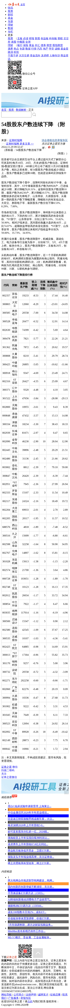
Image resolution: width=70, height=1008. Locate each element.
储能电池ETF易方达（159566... (25, 905)
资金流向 (35, 55)
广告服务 (13, 998)
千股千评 (13, 55)
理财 (10, 24)
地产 (45, 48)
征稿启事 (55, 994)
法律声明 (31, 994)
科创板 (53, 38)
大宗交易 (24, 55)
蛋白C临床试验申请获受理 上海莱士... (29, 806)
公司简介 (19, 994)
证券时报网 (15, 140)
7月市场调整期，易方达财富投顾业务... (30, 924)
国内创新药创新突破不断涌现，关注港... (31, 886)
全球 (28, 41)
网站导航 (6, 994)
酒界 (10, 48)
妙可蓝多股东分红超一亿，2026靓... (28, 831)
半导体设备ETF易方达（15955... (26, 893)
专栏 (10, 31)
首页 (22, 4)
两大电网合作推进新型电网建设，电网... (31, 880)
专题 (10, 21)
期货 (49, 45)
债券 (43, 45)
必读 (25, 38)
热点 (16, 48)
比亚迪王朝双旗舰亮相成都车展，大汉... (31, 818)
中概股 (21, 41)
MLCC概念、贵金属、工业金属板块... (29, 937)
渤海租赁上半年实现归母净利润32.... (28, 837)
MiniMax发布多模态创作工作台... (26, 931)
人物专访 (54, 55)
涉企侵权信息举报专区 (55, 140)
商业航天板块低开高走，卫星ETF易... (29, 850)
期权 (60, 38)
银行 (19, 45)
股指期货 (57, 45)
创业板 (45, 38)
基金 (10, 18)
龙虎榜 (45, 55)
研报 (31, 38)
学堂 (51, 48)
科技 (16, 52)
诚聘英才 (43, 994)
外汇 (37, 45)
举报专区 (26, 998)
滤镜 (57, 48)
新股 (37, 38)
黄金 (31, 45)
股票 (10, 11)
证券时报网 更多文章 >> (20, 143)
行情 (33, 48)
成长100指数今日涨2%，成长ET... (27, 912)
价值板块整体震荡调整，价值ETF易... (29, 918)
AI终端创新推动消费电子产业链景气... (30, 899)
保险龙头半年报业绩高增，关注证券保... (31, 856)
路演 (10, 52)
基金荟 (64, 48)
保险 (25, 45)
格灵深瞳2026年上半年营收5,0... (26, 825)
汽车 (39, 48)
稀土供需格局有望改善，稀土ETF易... (29, 863)
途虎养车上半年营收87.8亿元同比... (28, 844)
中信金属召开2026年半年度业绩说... (28, 812)
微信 (9, 772)
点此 (30, 1001)
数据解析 (21, 109)
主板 (19, 38)
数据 (10, 28)
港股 (13, 41)
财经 (10, 14)
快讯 (10, 7)
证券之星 (6, 767)
